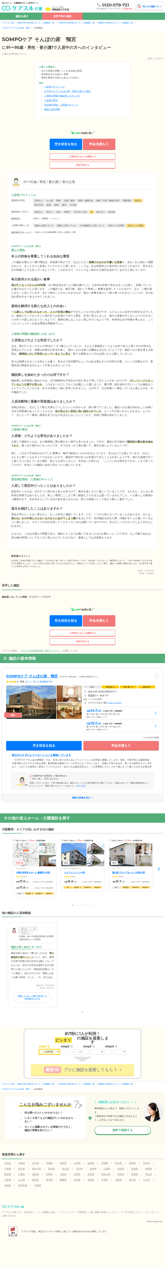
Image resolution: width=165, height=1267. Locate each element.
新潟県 (51, 1168)
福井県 (93, 1168)
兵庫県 (77, 1174)
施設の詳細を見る (81, 797)
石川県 (79, 1168)
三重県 (21, 1174)
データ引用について (131, 1212)
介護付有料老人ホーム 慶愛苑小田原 (33, 872)
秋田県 (63, 1163)
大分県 (146, 1179)
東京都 (21, 1168)
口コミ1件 (31, 681)
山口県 (21, 1179)
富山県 (65, 1168)
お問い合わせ (8, 1215)
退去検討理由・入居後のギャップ (61, 104)
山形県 (77, 1163)
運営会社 (28, 1212)
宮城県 (49, 1163)
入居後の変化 (51, 100)
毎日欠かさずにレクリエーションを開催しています (41, 755)
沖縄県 (37, 1185)
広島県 (7, 1179)
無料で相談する (122, 1130)
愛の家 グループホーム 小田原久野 (128, 872)
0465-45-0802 (114, 702)
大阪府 (63, 1174)
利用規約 (82, 1212)
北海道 (7, 1163)
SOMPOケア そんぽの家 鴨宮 (16, 28)
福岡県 (90, 1179)
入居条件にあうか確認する (82, 156)
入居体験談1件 (44, 681)
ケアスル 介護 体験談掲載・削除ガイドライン (41, 650)
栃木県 (118, 1163)
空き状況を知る (66, 144)
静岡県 (148, 1168)
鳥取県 (120, 1174)
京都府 (49, 1174)
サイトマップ (67, 1212)
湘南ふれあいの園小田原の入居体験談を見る (32, 997)
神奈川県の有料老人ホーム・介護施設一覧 (36, 22)
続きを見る (81, 786)
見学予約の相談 (62, 16)
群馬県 (132, 1163)
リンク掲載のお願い (47, 1212)
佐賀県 (104, 1179)
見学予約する (82, 165)
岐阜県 (134, 1168)
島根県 (134, 1174)
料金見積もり (99, 144)
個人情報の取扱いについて (103, 1212)
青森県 (21, 1163)
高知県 (77, 1179)
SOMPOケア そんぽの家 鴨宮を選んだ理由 (67, 91)
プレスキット (151, 1212)
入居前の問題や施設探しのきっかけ (62, 95)
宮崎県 (7, 1185)
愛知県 (7, 1174)
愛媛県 (63, 1179)
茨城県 (104, 1163)
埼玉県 (146, 1163)
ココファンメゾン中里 (74, 872)
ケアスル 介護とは (11, 1212)
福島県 (90, 1163)
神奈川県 (36, 1168)
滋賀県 (35, 1174)
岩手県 (35, 1163)
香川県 (49, 1179)
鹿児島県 (22, 1185)
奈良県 (90, 1174)
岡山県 (148, 1174)
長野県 (120, 1168)
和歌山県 (105, 1174)
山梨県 (107, 1168)
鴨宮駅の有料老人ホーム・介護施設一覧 (115, 22)
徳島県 (35, 1179)
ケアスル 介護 (8, 22)
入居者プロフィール (54, 86)
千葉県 (7, 1168)
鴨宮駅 (91, 695)
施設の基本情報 (52, 109)
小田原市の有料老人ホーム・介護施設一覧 (76, 22)
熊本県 (132, 1179)
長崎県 (118, 1179)
